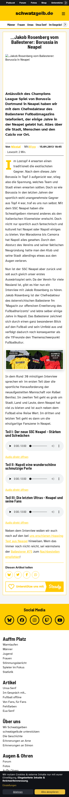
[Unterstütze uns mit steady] (34, 586)
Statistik (8, 672)
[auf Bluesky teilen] (9, 575)
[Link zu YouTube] (59, 620)
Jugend (8, 654)
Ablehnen (18, 791)
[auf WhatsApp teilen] (35, 575)
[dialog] (34, 784)
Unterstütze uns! (60, 2)
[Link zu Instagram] (34, 620)
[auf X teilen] (18, 575)
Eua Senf (8, 711)
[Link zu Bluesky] (9, 620)
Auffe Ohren (11, 770)
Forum (23, 2)
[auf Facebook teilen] (26, 575)
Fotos (34, 2)
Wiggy (32, 146)
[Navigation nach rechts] (65, 24)
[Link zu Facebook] (22, 620)
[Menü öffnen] (63, 14)
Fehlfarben (10, 706)
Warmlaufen (10, 644)
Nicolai (16, 146)
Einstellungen (9, 785)
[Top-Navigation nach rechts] (65, 3)
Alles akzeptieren (50, 791)
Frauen (21, 24)
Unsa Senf (41, 24)
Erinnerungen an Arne (17, 741)
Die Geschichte (13, 736)
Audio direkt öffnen (16, 457)
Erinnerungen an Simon (18, 745)
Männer (11, 24)
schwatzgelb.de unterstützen (21, 731)
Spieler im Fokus (13, 667)
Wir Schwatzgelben (15, 727)
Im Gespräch (55, 24)
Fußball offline (12, 697)
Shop (44, 2)
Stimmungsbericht (14, 663)
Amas (30, 24)
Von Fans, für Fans (14, 702)
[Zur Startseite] (34, 13)
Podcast (10, 2)
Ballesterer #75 (21, 552)
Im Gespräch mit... (14, 693)
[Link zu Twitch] (47, 620)
